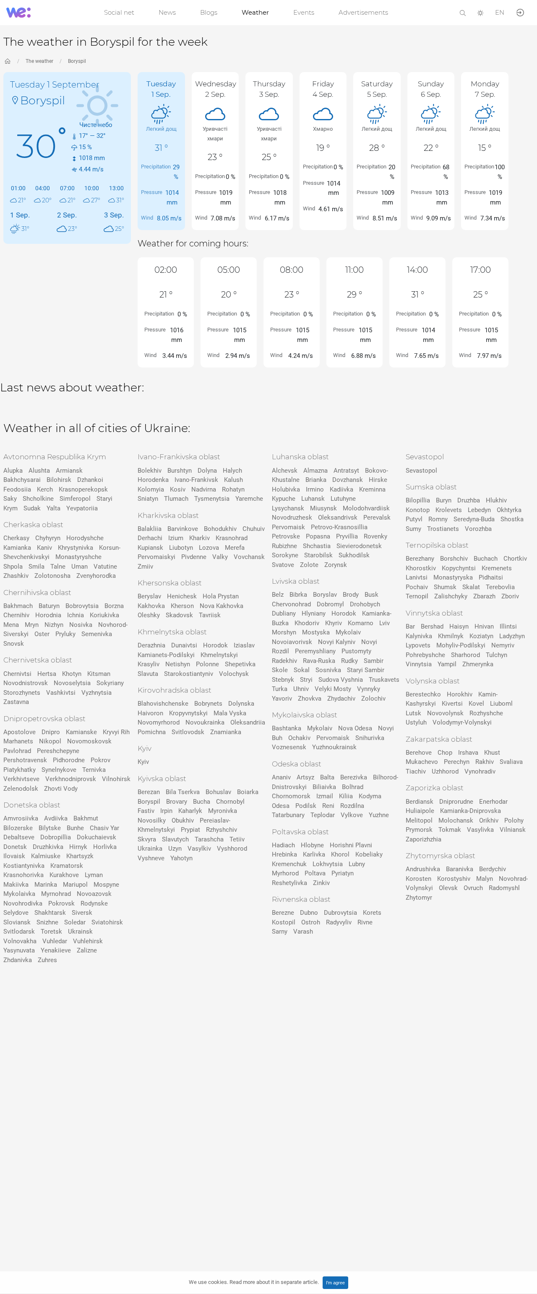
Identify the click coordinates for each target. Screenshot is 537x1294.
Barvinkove (182, 529)
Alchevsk (284, 470)
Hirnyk (78, 847)
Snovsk (13, 643)
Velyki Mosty (333, 689)
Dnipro (51, 732)
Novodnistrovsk (25, 683)
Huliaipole (420, 811)
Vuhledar (54, 941)
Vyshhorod (232, 848)
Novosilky (152, 820)
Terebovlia (500, 587)
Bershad (432, 626)
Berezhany (420, 558)
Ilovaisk (14, 856)
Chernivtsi (17, 674)
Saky (10, 498)
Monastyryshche (78, 557)
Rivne (365, 922)
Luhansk (313, 498)
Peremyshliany (315, 651)
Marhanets (18, 741)
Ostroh (310, 922)
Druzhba (468, 500)
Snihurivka (369, 738)
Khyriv (333, 623)
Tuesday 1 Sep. (161, 89)
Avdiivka (56, 818)
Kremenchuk (289, 864)
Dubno (309, 912)
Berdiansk (419, 801)
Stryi (306, 679)
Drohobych (365, 604)
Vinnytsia (419, 664)
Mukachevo (422, 762)
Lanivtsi (417, 577)
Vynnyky (368, 689)
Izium (175, 538)
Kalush (233, 480)
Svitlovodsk (188, 732)
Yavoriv (282, 698)
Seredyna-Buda (474, 519)
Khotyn (71, 674)
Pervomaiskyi (156, 557)
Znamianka (225, 732)
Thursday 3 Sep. (269, 89)
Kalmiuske (45, 856)
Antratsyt (346, 470)
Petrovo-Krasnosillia (339, 527)
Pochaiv (417, 587)
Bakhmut (85, 818)
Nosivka (80, 625)
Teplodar (322, 815)
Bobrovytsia (82, 606)
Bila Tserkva (183, 792)
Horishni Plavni (351, 845)
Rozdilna (352, 806)
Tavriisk (210, 615)
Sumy (413, 529)
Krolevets (448, 510)
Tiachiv (416, 771)
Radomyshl (504, 888)
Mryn (32, 625)
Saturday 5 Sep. (377, 89)
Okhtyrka (509, 510)
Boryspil (77, 61)
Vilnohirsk (116, 779)
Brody (351, 594)
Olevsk (448, 888)
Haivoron (150, 713)
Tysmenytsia (211, 498)
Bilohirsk (59, 480)
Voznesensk (289, 747)
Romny (438, 519)
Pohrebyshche (425, 655)
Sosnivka (328, 670)
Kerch (45, 489)
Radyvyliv (339, 922)
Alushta (39, 470)
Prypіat (190, 829)
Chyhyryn (47, 538)
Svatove (283, 565)
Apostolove (19, 732)
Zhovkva (309, 698)
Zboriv (510, 596)
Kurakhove (64, 875)
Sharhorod (465, 655)
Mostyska (316, 632)
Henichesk (182, 596)
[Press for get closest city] (15, 99)
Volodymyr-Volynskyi (462, 722)
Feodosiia (17, 489)
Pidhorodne (69, 760)
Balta (327, 777)
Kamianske (81, 732)
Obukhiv (183, 820)
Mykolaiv (348, 632)
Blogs (208, 12)
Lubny (357, 864)
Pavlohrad (17, 751)
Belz (278, 594)
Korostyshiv (453, 879)
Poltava (315, 873)
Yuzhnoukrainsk (334, 747)
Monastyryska (453, 577)
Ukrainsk (80, 931)
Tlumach (176, 498)
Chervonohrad (291, 604)
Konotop (418, 510)
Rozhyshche (486, 713)
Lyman (94, 875)
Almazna (315, 470)
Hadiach (283, 845)
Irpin (166, 811)
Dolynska (241, 703)
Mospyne (106, 884)
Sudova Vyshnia (340, 679)
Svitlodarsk (19, 931)
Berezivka (353, 777)
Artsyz (305, 777)
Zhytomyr (419, 897)
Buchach (486, 558)
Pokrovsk (61, 903)
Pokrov (100, 760)
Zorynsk (335, 565)
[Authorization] (520, 12)
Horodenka (153, 480)
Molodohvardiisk (366, 508)
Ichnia (75, 615)
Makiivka (16, 884)
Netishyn (177, 664)
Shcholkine (38, 498)
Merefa (235, 547)
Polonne (207, 664)
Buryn (443, 500)
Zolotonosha (52, 576)
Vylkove (352, 815)
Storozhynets (21, 692)
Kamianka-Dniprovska (470, 811)
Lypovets (418, 645)
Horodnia (48, 615)
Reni (328, 806)
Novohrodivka (22, 903)
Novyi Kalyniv (336, 642)
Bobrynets (208, 703)
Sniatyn (148, 498)
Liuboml (501, 703)
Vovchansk (249, 557)
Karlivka (314, 854)
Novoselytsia (72, 683)
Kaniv (44, 547)
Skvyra (147, 839)
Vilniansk (513, 829)
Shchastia (317, 546)
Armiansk (69, 470)
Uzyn (175, 848)
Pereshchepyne (58, 751)
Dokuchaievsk (96, 837)
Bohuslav (218, 792)
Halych (232, 470)
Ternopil (417, 596)
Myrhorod (285, 873)
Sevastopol (421, 470)
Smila (36, 566)
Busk (371, 594)
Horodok (215, 645)
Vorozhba (478, 529)
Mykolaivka (19, 894)
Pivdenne (193, 557)
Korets (372, 912)
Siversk (82, 912)
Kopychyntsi (459, 568)
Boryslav (325, 594)
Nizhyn (53, 625)
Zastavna (16, 702)
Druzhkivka (48, 847)
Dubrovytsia (340, 912)
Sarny (279, 931)
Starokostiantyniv (188, 674)
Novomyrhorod (159, 722)
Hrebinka (284, 854)
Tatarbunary (288, 815)
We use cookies (254, 1282)
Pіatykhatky (19, 770)
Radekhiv (284, 661)
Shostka (512, 519)
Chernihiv (16, 615)
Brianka (315, 480)
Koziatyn (481, 636)
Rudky (349, 661)
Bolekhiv (150, 470)
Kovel (476, 703)
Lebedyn (479, 510)
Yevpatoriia (82, 508)
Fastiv (146, 811)
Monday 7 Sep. (485, 89)
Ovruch (473, 888)
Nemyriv (502, 645)
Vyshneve (151, 858)
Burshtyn (179, 470)
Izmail (324, 796)
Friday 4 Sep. (323, 89)
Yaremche (249, 498)
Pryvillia (347, 536)
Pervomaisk (288, 527)
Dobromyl (330, 604)
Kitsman (98, 674)
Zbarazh (484, 596)
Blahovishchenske (163, 703)
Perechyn (456, 762)
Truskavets (384, 679)
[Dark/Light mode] (480, 12)
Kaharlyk (190, 811)
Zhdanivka (17, 960)
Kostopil (283, 922)
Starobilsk (318, 555)
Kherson (182, 606)
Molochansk (455, 820)
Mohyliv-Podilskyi (460, 645)
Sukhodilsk (354, 555)
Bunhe (75, 828)
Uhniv (301, 689)
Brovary (176, 801)
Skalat (471, 587)
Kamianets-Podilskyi (166, 655)
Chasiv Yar (104, 828)
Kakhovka (151, 606)
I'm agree (335, 1282)
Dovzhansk (347, 480)
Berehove (419, 752)
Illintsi (508, 626)
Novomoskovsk (89, 741)
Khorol (340, 854)
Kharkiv (199, 538)
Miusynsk (323, 508)
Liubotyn (181, 547)
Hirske (378, 480)
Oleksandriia (247, 722)
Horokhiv (459, 694)
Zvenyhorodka (96, 576)
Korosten (418, 879)
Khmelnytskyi (219, 655)
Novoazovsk (94, 894)
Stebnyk (283, 679)
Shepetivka (240, 664)
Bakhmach (18, 606)
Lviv (384, 623)
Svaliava (511, 762)
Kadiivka (341, 489)
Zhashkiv (16, 576)
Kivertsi (452, 703)
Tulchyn (496, 655)
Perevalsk (377, 517)
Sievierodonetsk (359, 546)
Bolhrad (352, 787)
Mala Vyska (230, 713)
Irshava (468, 752)
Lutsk (413, 713)
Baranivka (459, 869)
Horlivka (105, 847)
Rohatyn (233, 489)
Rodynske (94, 903)
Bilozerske (18, 828)
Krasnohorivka (23, 875)
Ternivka (94, 770)
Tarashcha (209, 839)
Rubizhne (284, 546)
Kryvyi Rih (116, 732)
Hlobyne (312, 845)
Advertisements (363, 12)
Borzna (114, 606)
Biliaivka (324, 787)
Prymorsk (419, 829)
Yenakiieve (56, 950)
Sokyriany (110, 683)
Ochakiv (299, 738)
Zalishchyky (450, 596)
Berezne (283, 912)
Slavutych (175, 839)
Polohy (514, 820)
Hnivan (484, 626)
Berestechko (423, 694)
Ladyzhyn (512, 636)
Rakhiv (484, 762)
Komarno (360, 623)
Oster (42, 634)
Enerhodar (493, 801)
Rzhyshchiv (221, 829)
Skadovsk (179, 615)
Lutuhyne (343, 498)
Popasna (318, 536)
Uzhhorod (445, 771)
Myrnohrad (56, 894)
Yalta (53, 508)
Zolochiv (373, 698)
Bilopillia (418, 500)
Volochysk (234, 674)
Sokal (302, 670)
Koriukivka (104, 615)
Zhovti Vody (61, 788)
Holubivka (286, 489)
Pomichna (152, 732)
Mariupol (75, 884)
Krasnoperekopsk (83, 489)
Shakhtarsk (50, 912)
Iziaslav (244, 645)
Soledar (75, 922)
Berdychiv (492, 869)
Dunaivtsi (184, 645)
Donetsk (15, 847)
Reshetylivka (289, 883)
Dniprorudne (456, 801)
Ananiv (281, 777)
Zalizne (87, 950)
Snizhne (47, 922)
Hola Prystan (221, 596)
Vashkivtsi (61, 692)
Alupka (13, 470)
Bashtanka (286, 728)
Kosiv (177, 489)
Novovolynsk (445, 713)
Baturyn (49, 606)
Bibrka (298, 594)
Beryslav (149, 596)
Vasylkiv (199, 848)
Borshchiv (454, 558)
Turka (279, 689)
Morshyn (284, 632)
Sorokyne (285, 555)
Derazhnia (151, 645)
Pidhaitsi (491, 577)
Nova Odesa (355, 728)
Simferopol (75, 498)
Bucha (201, 801)
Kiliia (346, 796)
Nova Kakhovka (221, 606)
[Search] (463, 12)
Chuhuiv (253, 529)
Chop (445, 752)
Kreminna (372, 489)
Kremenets (497, 568)
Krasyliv (148, 664)
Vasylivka (480, 829)
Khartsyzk (80, 856)
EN (499, 12)
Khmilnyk (451, 636)
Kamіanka (17, 547)
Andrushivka (423, 869)
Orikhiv (488, 820)
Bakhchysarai (22, 480)
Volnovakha (19, 941)
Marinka (45, 884)
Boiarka (247, 792)
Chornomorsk (291, 796)
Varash (303, 931)
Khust (492, 752)
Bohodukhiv (220, 529)
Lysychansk (288, 508)
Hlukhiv (496, 500)
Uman (79, 566)
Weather (255, 12)
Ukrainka (150, 848)
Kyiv (143, 762)
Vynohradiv (479, 771)
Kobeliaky (369, 854)
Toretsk (51, 931)
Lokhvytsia (328, 864)
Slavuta (148, 674)
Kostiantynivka (23, 866)
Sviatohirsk (107, 922)
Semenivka (96, 634)
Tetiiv (237, 839)
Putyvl (414, 519)
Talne (57, 566)
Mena (11, 625)
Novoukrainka (204, 722)
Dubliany (284, 613)
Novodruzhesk (292, 517)
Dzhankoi (90, 480)
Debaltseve (18, 837)
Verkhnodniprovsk (70, 779)
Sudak (32, 508)
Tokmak (449, 829)
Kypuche (283, 498)
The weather (39, 61)
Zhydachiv (341, 698)
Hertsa (46, 674)
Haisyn (459, 626)
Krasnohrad (232, 538)
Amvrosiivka (20, 818)
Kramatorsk (66, 866)
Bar (410, 626)
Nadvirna (203, 489)
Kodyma (370, 796)
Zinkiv (321, 883)
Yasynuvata (19, 950)
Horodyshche (85, 538)
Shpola (13, 566)
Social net (119, 12)
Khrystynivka (75, 547)
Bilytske (50, 828)
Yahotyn (181, 858)
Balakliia (150, 529)
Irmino (315, 489)
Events (303, 12)
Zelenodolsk (20, 788)
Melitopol (419, 820)
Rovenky (375, 536)
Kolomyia (151, 489)
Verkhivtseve (21, 779)
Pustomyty (356, 651)
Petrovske (286, 536)
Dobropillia (55, 837)
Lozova (209, 547)
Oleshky (149, 615)
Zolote (309, 565)
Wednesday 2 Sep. (215, 89)
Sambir (373, 661)
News (167, 12)
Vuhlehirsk (88, 941)
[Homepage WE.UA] (7, 61)
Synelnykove (59, 770)
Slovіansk (17, 922)
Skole (280, 670)
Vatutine (105, 566)
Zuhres (47, 960)
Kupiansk (150, 547)
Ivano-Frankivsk (196, 480)
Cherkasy (16, 538)
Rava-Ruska (319, 661)
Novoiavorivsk (292, 642)
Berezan (149, 792)
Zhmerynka (477, 664)
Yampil (447, 664)
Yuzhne (379, 815)
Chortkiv (515, 558)
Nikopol (50, 741)
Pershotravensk (25, 760)
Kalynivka (419, 636)
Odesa (280, 806)
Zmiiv (145, 566)
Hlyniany (314, 613)
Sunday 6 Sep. (431, 89)
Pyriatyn (342, 873)
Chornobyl (230, 801)
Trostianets (443, 529)
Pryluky (65, 634)
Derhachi (150, 538)
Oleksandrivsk (337, 517)
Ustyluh (416, 722)
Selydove (16, 912)
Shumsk (445, 587)
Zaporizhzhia (423, 839)
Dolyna (207, 470)
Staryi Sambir (365, 670)
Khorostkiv (421, 568)
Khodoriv (307, 623)
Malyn (484, 879)
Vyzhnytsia (96, 692)
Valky (220, 557)
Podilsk (305, 806)
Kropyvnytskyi (188, 713)
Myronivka (222, 811)
